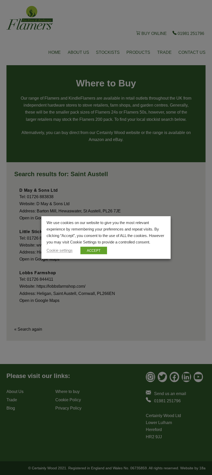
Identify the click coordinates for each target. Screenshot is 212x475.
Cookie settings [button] (60, 250)
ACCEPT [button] (94, 250)
